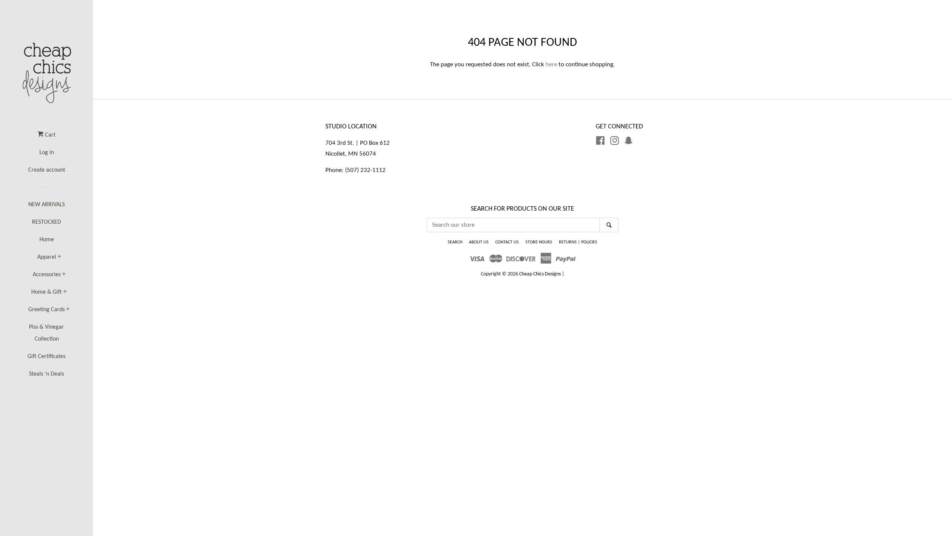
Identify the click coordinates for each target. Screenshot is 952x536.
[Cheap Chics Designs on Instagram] (614, 142)
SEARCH (455, 242)
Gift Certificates (46, 357)
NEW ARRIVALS (46, 205)
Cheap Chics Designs (540, 274)
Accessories (47, 275)
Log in (46, 153)
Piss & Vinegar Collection (46, 333)
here (551, 64)
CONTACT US (507, 242)
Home (46, 240)
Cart (49, 135)
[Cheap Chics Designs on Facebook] (600, 142)
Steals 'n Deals (46, 374)
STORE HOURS (538, 242)
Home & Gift (46, 292)
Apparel (46, 257)
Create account (46, 170)
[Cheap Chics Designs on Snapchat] (628, 142)
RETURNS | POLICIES (578, 242)
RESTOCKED (46, 222)
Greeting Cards (46, 310)
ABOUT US (479, 242)
